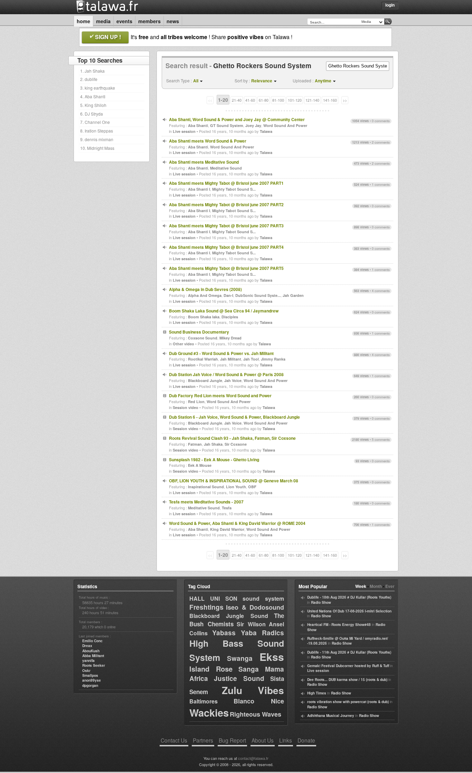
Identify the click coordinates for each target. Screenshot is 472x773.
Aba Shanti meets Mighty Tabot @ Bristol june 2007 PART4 (226, 247)
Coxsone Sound (202, 337)
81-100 (278, 100)
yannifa (88, 660)
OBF (252, 486)
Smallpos (90, 675)
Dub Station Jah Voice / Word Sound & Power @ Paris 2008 (226, 374)
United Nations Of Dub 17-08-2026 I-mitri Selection (349, 611)
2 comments (381, 142)
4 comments (381, 290)
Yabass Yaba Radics (248, 632)
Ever (390, 586)
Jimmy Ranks (273, 359)
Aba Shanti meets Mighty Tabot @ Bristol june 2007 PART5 (226, 268)
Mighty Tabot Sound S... (234, 189)
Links (285, 740)
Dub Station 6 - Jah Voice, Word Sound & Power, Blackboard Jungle (234, 417)
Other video (183, 343)
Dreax (87, 645)
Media (103, 21)
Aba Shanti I (199, 189)
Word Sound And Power (285, 125)
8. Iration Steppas (96, 131)
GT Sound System (226, 125)
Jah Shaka (213, 444)
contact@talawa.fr (253, 758)
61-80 (263, 100)
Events (124, 21)
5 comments (381, 439)
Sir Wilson (251, 624)
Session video (185, 407)
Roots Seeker (93, 665)
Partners (203, 740)
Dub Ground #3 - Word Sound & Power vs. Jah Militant (221, 353)
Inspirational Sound (206, 486)
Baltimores (203, 701)
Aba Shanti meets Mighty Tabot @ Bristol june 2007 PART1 (226, 183)
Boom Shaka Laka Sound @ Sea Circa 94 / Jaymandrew (224, 311)
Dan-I (228, 295)
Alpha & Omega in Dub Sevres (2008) (205, 289)
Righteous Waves (255, 714)
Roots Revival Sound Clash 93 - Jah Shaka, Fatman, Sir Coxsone (232, 438)
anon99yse (91, 680)
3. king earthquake (97, 88)
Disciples (229, 316)
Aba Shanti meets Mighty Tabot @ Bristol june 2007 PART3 (226, 225)
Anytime (323, 81)
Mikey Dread (230, 337)
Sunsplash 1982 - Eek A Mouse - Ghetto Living (214, 459)
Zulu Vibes (253, 690)
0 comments (381, 120)
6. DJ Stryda (91, 114)
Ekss (271, 656)
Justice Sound (239, 678)
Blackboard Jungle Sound (228, 616)
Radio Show (321, 602)
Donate (306, 740)
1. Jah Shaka (92, 71)
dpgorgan (90, 685)
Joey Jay (253, 125)
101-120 (295, 100)
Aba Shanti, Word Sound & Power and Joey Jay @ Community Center (237, 119)
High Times (316, 693)
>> (345, 100)
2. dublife (88, 79)
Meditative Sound (226, 168)
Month (376, 586)
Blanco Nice (259, 701)
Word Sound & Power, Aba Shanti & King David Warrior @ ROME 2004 (237, 523)
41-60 (250, 100)
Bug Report (232, 740)
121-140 (312, 100)
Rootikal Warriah (203, 359)
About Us (263, 740)
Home (83, 21)
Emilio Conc (92, 640)
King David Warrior (227, 529)
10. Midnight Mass (97, 148)
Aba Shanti (198, 125)
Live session (184, 131)
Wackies (209, 712)
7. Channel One (95, 122)
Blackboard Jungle (205, 380)
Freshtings (206, 607)
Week (360, 586)
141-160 (330, 100)
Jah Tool (251, 359)
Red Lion (196, 401)
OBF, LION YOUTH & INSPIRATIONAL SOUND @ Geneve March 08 (233, 481)
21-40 (237, 100)
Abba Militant (93, 655)
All (195, 81)
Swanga (240, 658)
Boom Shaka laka (203, 316)
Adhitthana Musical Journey (330, 715)
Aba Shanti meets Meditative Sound (204, 162)
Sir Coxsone (236, 444)
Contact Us (174, 740)
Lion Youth (236, 486)
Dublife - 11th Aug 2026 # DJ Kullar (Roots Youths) (349, 652)
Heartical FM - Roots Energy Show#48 (339, 624)
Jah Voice (233, 380)
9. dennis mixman (96, 139)
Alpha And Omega (204, 295)
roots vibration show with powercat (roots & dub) (348, 701)
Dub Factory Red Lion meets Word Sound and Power (220, 395)
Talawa (266, 131)
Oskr (86, 670)
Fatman (195, 444)
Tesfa (227, 507)
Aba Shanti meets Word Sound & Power (207, 141)
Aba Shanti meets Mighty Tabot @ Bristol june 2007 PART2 (226, 204)
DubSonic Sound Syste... (258, 295)
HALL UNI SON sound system (236, 598)
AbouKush (91, 650)
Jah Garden (293, 295)
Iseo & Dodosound (255, 607)
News (173, 21)
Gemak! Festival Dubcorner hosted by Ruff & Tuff (348, 665)
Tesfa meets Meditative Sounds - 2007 (206, 502)
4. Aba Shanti (92, 96)
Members (149, 21)
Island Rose (211, 669)
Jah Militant (230, 359)
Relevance (261, 81)
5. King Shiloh (93, 105)
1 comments (381, 184)
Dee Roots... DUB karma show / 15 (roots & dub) (347, 679)
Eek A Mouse (199, 465)
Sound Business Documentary (199, 332)
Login (390, 5)
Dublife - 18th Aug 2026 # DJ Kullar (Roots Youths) (349, 597)
